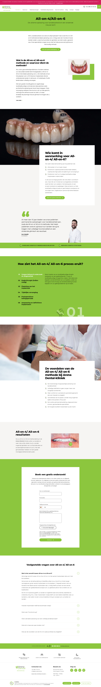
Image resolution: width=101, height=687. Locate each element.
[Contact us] (99, 7)
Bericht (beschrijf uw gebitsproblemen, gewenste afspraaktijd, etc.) (49, 512)
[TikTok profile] (83, 670)
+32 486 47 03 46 (91, 6)
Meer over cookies (86, 683)
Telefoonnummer (43, 504)
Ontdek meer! (59, 3)
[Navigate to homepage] (6, 8)
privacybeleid (47, 532)
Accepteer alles (67, 683)
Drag (70, 444)
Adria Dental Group (20, 670)
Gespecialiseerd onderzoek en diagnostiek (32, 275)
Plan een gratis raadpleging (49, 49)
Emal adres (42, 497)
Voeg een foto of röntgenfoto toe (47, 525)
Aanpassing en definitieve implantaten (32, 303)
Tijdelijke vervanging (30, 292)
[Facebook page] (75, 670)
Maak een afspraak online (39, 673)
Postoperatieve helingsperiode (27, 297)
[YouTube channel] (79, 670)
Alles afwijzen (76, 683)
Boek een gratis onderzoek (54, 197)
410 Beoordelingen (65, 646)
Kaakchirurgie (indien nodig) (30, 281)
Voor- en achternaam (44, 491)
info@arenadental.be (37, 671)
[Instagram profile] (71, 670)
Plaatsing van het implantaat (28, 287)
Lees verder (18, 100)
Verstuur (49, 539)
